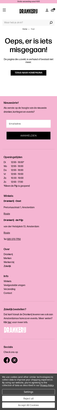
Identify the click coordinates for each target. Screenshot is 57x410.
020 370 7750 (14, 239)
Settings (28, 391)
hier (10, 322)
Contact (8, 293)
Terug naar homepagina (28, 72)
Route (7, 213)
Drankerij (8, 254)
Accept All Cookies (28, 405)
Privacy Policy (47, 385)
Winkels (7, 281)
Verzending (9, 289)
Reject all (28, 398)
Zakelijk (7, 266)
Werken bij (9, 262)
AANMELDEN (28, 135)
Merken (7, 258)
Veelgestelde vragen (14, 285)
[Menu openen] (4, 10)
